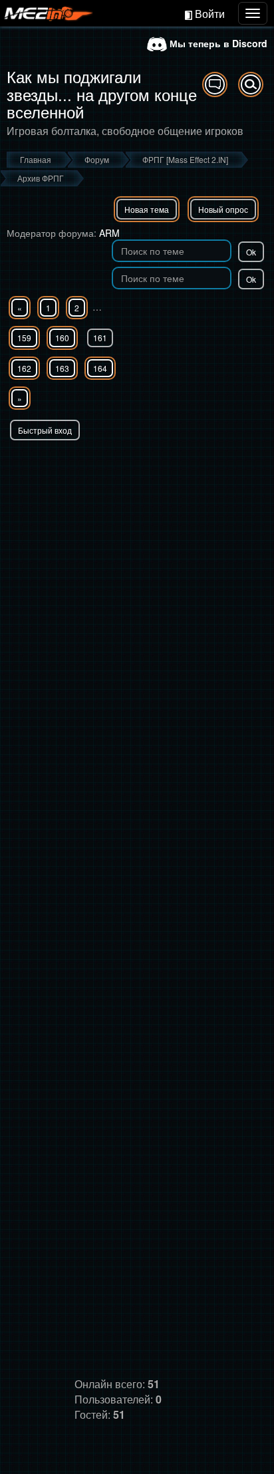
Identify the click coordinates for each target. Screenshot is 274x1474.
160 (62, 337)
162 (24, 368)
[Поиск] (251, 84)
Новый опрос (223, 209)
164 (100, 368)
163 (62, 368)
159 (24, 337)
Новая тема (146, 209)
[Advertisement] (137, 584)
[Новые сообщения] (215, 84)
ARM (109, 232)
